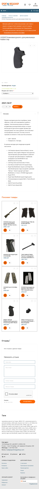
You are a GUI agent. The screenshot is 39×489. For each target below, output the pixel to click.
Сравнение (4, 480)
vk (4, 456)
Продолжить (27, 401)
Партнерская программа (26, 465)
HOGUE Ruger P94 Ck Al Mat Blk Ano (27, 222)
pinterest (14, 454)
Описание (6, 114)
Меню (4, 10)
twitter (23, 454)
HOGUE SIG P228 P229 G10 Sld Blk (10, 255)
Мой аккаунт (31, 11)
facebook (6, 454)
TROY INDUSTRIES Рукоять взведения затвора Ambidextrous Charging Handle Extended (28, 256)
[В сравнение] (30, 45)
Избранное (4, 482)
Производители (24, 468)
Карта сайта (5, 468)
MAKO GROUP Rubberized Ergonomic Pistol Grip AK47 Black (10, 321)
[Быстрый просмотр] (9, 230)
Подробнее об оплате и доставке (14, 32)
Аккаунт (4, 485)
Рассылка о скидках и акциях (27, 478)
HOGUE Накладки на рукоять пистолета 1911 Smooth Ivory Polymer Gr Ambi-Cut (27, 288)
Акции (22, 470)
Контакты (4, 463)
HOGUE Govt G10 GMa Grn (10, 287)
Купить (16, 106)
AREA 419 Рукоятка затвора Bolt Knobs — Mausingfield (28, 321)
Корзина (35, 5)
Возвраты (4, 465)
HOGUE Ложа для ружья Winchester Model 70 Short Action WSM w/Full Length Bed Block (10, 223)
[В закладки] (34, 45)
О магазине (23, 463)
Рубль (37, 10)
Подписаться (33, 484)
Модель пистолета (7, 90)
